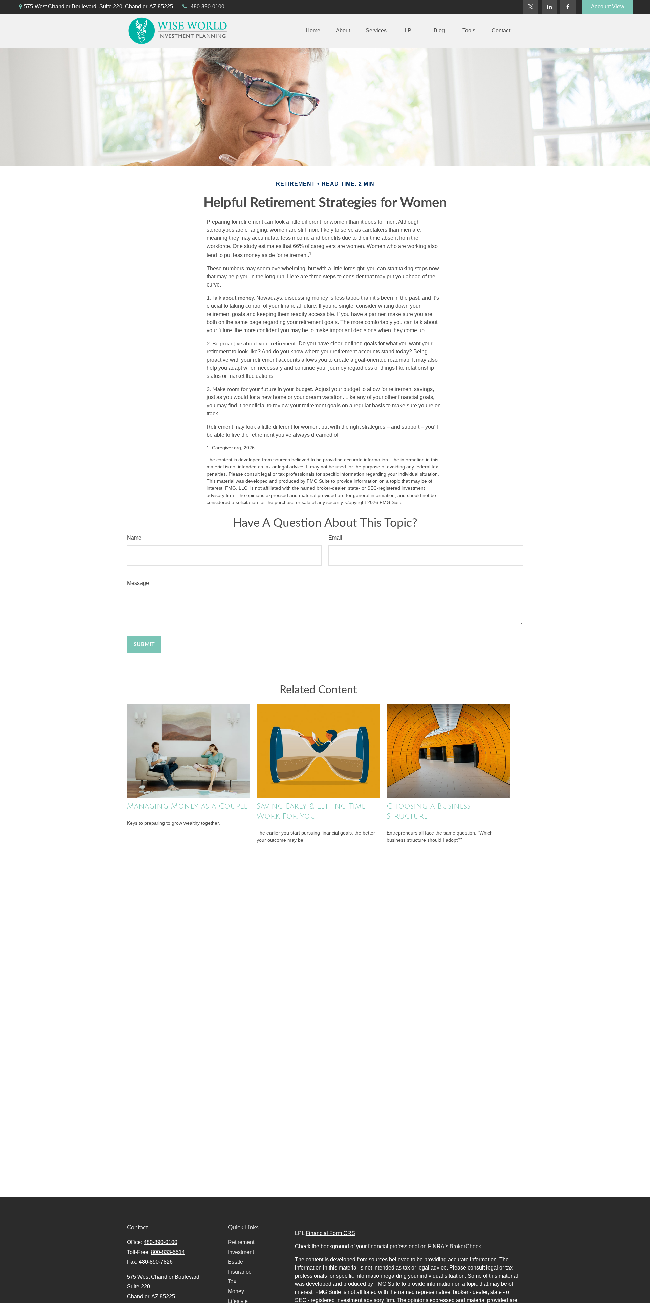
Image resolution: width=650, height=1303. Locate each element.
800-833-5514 (168, 1252)
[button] (313, 31)
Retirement (241, 1242)
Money (236, 1291)
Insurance (240, 1272)
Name (134, 538)
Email (335, 538)
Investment (241, 1252)
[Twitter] (530, 7)
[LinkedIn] (549, 7)
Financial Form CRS (330, 1233)
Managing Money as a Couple (187, 806)
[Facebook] (568, 7)
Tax (232, 1281)
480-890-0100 (207, 6)
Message (138, 583)
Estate (235, 1262)
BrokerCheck (465, 1246)
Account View (607, 6)
